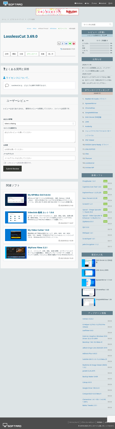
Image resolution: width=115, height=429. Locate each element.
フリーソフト (63, 28)
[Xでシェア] (59, 43)
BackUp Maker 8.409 (90, 376)
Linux (29, 28)
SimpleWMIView (91, 112)
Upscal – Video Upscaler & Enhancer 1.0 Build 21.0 (92, 216)
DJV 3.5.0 (86, 227)
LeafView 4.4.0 (88, 330)
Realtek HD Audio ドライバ (95, 99)
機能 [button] (14, 54)
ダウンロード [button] (32, 54)
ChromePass (90, 108)
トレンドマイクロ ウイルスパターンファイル (98, 133)
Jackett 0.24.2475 (89, 371)
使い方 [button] (50, 54)
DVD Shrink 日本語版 (93, 117)
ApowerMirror (90, 103)
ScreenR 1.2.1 (88, 204)
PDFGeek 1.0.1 (88, 233)
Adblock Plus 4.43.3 (90, 353)
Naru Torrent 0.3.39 (90, 198)
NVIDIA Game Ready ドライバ (96, 144)
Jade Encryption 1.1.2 (90, 244)
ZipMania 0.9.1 (88, 221)
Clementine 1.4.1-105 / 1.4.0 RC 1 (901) (94, 400)
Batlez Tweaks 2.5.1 (90, 405)
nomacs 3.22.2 (88, 319)
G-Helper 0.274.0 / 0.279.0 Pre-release (94, 325)
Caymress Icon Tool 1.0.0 (92, 187)
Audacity (88, 126)
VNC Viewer (89, 140)
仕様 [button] (21, 54)
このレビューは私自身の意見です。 (19, 163)
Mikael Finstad (43, 28)
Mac (35, 28)
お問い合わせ (109, 422)
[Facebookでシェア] (62, 43)
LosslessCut (89, 163)
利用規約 (99, 422)
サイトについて (74, 422)
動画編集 (72, 28)
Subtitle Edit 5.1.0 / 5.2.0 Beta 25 (95, 359)
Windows (53, 28)
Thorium (88, 158)
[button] (110, 24)
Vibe (87, 154)
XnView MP (89, 167)
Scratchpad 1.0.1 (89, 239)
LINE (87, 122)
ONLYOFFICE (90, 149)
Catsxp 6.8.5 (87, 382)
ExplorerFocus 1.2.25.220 (92, 192)
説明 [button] (6, 54)
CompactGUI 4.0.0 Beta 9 (92, 394)
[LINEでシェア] (70, 43)
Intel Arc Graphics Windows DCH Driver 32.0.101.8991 (95, 337)
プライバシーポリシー (88, 422)
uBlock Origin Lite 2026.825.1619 (95, 348)
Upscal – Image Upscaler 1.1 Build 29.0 (92, 211)
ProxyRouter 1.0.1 (89, 181)
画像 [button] (42, 54)
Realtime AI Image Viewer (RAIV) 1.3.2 (95, 366)
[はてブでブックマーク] (66, 43)
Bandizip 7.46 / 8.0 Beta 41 (93, 342)
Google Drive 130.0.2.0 (91, 388)
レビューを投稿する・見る (96, 35)
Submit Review (12, 168)
